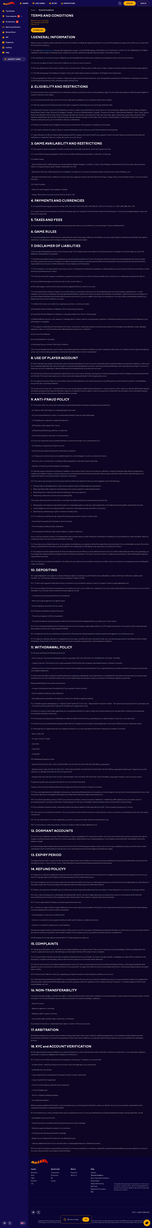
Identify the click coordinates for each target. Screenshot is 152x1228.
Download (38, 30)
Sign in (143, 3)
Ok (86, 1219)
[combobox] (22, 1223)
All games (34, 1172)
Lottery (53, 1181)
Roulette (34, 1181)
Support (93, 1172)
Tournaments (55, 1172)
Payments (74, 1172)
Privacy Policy (95, 1181)
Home (33, 10)
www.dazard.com (48, 50)
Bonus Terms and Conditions (100, 1178)
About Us (74, 1175)
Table (32, 1178)
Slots (32, 1175)
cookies (76, 1219)
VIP (52, 1178)
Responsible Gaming (97, 1183)
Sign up (129, 3)
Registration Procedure (98, 1189)
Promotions (54, 1175)
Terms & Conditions (46, 10)
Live (32, 1183)
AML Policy (94, 1186)
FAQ (92, 1192)
